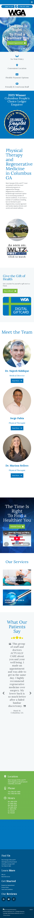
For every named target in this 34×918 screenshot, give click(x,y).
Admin (31, 909)
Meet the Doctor (5, 876)
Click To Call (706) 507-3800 (17, 6)
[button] (32, 2)
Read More (15, 381)
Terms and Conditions (7, 889)
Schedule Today (16, 526)
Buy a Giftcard (8, 291)
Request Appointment (15, 43)
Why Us (3, 874)
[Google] (3, 899)
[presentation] (7, 909)
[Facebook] (14, 899)
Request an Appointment (7, 885)
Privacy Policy (5, 887)
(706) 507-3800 (7, 866)
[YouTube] (9, 899)
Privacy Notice (6, 915)
